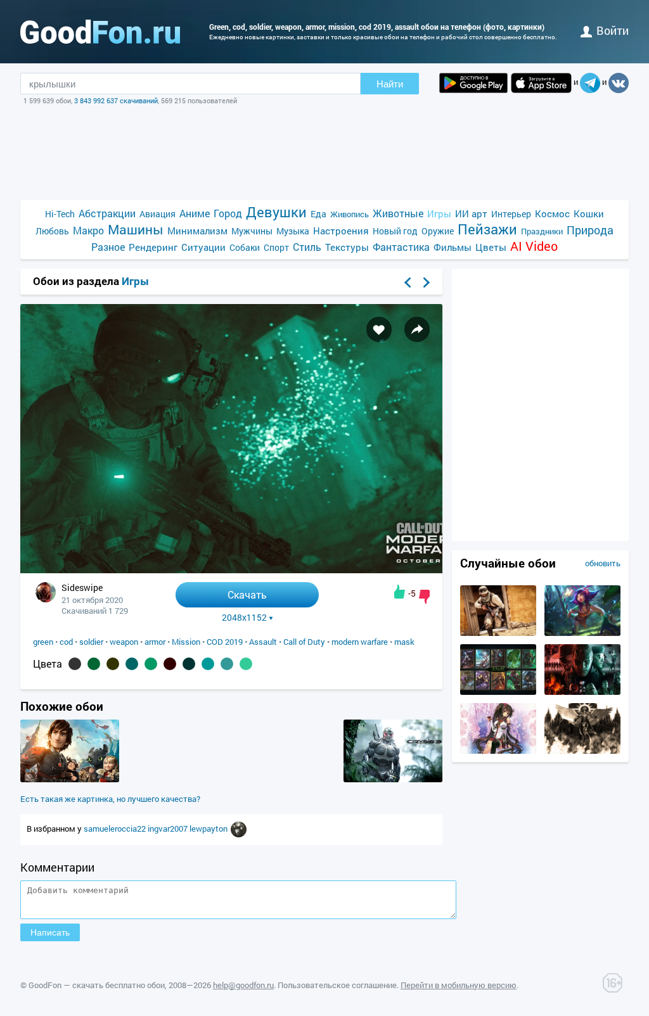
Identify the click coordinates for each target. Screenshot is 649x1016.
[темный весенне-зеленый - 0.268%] (93, 663)
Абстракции (107, 213)
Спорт (276, 247)
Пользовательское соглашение (337, 985)
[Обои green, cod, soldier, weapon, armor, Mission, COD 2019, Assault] (231, 570)
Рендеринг (153, 247)
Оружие (437, 231)
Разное (108, 246)
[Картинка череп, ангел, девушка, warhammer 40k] (582, 750)
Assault (263, 641)
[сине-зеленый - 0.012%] (227, 663)
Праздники (542, 231)
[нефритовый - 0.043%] (151, 663)
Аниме (194, 213)
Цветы (490, 247)
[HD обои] (473, 83)
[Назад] (407, 282)
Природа (590, 230)
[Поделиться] (417, 329)
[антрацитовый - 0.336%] (74, 663)
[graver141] (238, 828)
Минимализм (197, 230)
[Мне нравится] (399, 592)
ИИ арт (471, 213)
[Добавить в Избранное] (379, 329)
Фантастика (401, 246)
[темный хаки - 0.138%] (112, 663)
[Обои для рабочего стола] (100, 32)
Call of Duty (304, 641)
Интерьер (511, 214)
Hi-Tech (60, 214)
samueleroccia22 (116, 828)
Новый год (395, 231)
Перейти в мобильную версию (459, 985)
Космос (552, 213)
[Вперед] (426, 282)
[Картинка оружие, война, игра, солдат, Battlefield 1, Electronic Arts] (498, 632)
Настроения (341, 230)
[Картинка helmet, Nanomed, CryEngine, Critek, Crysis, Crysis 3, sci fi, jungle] (393, 779)
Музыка (292, 231)
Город (228, 213)
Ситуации (203, 247)
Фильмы (453, 247)
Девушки (276, 212)
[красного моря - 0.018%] (189, 663)
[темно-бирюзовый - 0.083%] (131, 663)
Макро (88, 230)
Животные (398, 213)
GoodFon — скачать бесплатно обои (97, 985)
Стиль (307, 246)
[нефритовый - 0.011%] (246, 663)
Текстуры (347, 247)
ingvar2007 (169, 828)
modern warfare (359, 641)
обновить (602, 563)
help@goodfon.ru (243, 985)
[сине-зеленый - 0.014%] (208, 663)
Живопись (349, 214)
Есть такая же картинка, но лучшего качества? (110, 798)
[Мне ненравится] (424, 597)
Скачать (247, 594)
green (43, 641)
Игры (439, 213)
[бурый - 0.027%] (170, 663)
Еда (318, 214)
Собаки (244, 247)
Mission (186, 641)
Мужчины (252, 231)
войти (612, 30)
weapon (124, 641)
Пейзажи (487, 229)
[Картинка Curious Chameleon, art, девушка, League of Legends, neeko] (582, 632)
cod (66, 641)
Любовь (52, 231)
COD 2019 (225, 641)
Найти (389, 84)
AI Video (534, 246)
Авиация (157, 214)
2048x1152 (244, 617)
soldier (91, 641)
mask (404, 641)
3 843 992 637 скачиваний (116, 100)
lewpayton (209, 828)
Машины (136, 229)
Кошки (589, 213)
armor (155, 641)
